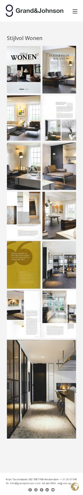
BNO (53, 483)
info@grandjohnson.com (25, 483)
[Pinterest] (41, 490)
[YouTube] (53, 490)
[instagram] (36, 490)
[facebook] (30, 490)
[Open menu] (75, 11)
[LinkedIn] (47, 490)
